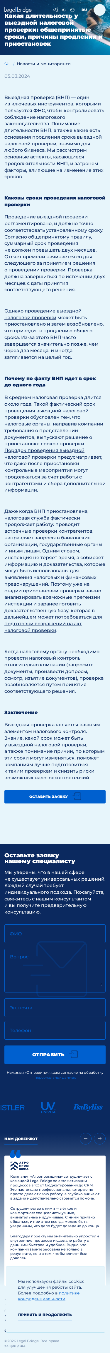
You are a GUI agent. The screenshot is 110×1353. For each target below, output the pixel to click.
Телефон (20, 1030)
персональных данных (55, 1077)
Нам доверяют (21, 1139)
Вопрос (19, 957)
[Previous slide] (86, 1138)
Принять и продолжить (45, 1315)
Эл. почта (21, 1008)
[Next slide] (100, 1138)
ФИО (16, 934)
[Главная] (6, 63)
